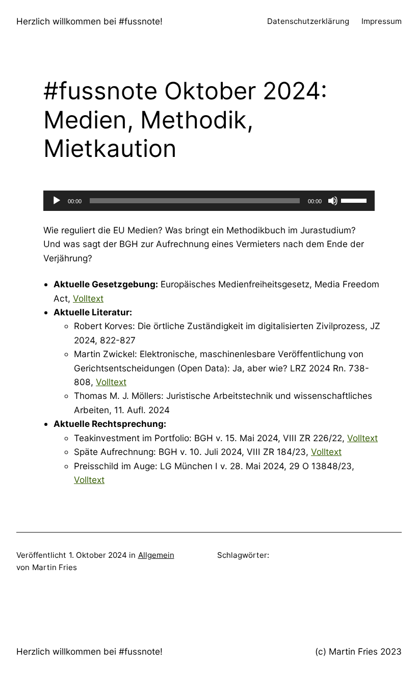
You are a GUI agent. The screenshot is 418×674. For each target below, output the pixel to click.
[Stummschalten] (333, 201)
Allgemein (156, 555)
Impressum (381, 21)
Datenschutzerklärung (308, 21)
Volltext (88, 298)
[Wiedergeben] (56, 201)
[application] (209, 201)
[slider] (355, 200)
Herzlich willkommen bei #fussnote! (89, 21)
